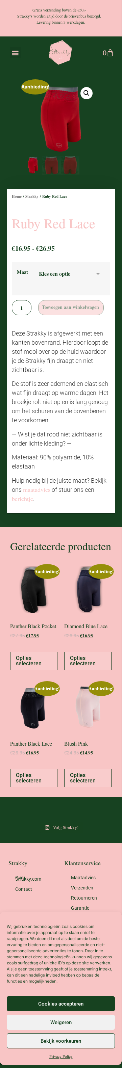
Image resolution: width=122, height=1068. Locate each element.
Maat (22, 272)
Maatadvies (83, 877)
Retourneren (84, 898)
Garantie (80, 908)
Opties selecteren (29, 661)
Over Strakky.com (28, 878)
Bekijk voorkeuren (61, 1041)
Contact (23, 889)
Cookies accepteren (60, 1004)
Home (17, 196)
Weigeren (61, 1022)
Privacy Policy (61, 1056)
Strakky (32, 196)
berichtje (22, 499)
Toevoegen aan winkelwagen (70, 307)
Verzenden (82, 887)
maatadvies (36, 489)
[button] (15, 52)
